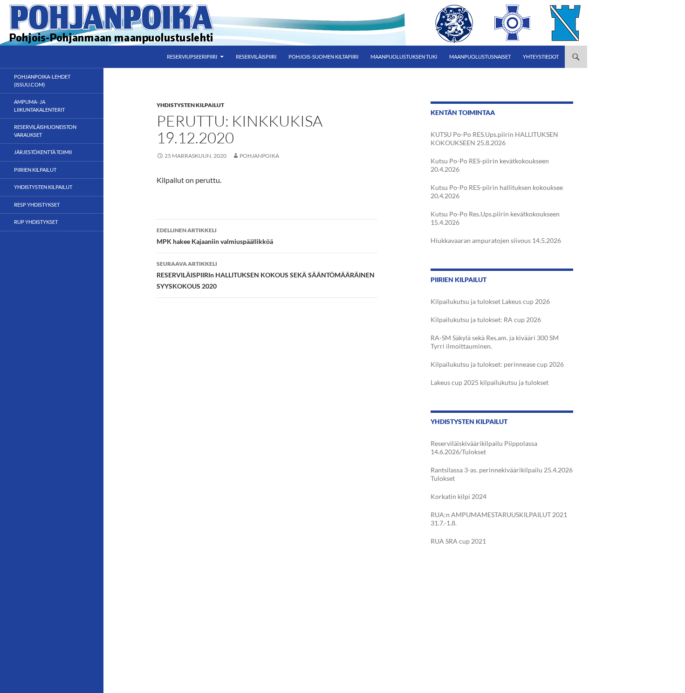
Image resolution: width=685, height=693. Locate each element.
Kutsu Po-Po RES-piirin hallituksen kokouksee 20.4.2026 (497, 191)
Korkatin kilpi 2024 (458, 496)
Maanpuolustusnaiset (480, 57)
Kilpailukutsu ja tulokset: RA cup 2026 (486, 319)
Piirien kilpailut (35, 170)
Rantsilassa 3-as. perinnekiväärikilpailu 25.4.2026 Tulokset (502, 474)
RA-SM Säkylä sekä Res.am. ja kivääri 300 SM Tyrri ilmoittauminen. (495, 342)
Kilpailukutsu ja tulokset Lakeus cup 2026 (490, 301)
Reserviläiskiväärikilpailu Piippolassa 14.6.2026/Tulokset (484, 447)
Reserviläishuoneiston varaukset (45, 131)
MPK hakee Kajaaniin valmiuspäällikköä (215, 236)
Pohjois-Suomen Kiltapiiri (323, 57)
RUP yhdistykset (36, 222)
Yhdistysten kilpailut (190, 104)
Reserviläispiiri (256, 57)
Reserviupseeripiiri (192, 57)
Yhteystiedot (541, 57)
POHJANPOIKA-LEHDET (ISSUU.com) (42, 80)
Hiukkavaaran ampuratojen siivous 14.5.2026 (496, 240)
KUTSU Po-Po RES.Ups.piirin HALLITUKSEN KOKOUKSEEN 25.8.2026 (494, 138)
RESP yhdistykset (37, 205)
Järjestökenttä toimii (43, 152)
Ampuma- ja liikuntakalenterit (39, 106)
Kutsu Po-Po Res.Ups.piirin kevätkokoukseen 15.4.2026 (495, 218)
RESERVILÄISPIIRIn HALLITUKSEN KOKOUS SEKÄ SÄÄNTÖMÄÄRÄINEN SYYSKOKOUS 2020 (266, 275)
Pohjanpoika (259, 155)
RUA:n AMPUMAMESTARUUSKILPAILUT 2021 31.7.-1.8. (499, 519)
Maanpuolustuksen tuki (403, 57)
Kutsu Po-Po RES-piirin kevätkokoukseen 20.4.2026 (490, 165)
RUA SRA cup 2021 (458, 541)
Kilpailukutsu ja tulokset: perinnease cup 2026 (497, 364)
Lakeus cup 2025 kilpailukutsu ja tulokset (489, 382)
